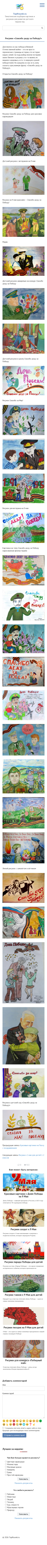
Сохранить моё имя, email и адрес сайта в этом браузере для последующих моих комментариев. (22, 1429)
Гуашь (9, 1472)
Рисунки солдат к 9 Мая (23, 1229)
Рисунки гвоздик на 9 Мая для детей (23, 1327)
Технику (10, 1502)
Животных (11, 1497)
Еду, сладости (13, 1505)
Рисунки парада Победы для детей (24, 1261)
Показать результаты (23, 1483)
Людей (10, 1499)
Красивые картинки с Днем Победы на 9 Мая (23, 1195)
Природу (10, 1510)
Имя (4, 1385)
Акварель (11, 1469)
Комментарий (8, 1393)
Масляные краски (14, 1467)
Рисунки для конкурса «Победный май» (23, 1361)
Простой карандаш (15, 1475)
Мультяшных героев (15, 1507)
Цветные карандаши (15, 1461)
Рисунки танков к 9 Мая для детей (23, 1294)
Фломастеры (12, 1464)
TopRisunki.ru (20, 13)
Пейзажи (10, 1494)
